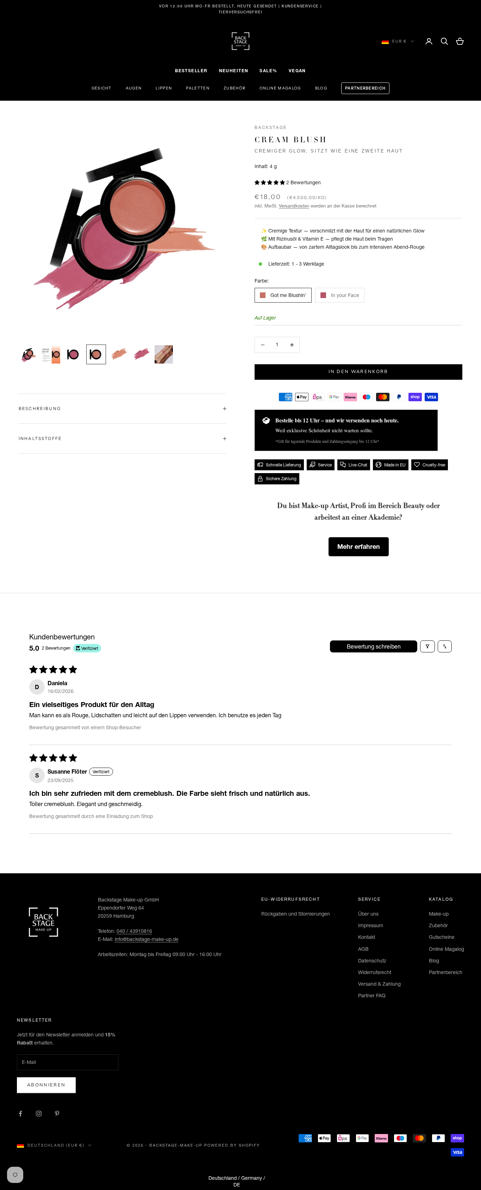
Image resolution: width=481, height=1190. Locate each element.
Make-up (439, 914)
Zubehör (234, 88)
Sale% (268, 70)
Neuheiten (234, 70)
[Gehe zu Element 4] (96, 354)
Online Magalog (280, 88)
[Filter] (427, 646)
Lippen (164, 88)
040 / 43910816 (134, 931)
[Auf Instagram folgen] (38, 1113)
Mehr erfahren (358, 547)
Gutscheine (442, 937)
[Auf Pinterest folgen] (57, 1113)
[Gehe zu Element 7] (164, 354)
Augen (134, 88)
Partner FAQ (372, 995)
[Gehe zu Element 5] (119, 354)
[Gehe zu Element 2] (51, 354)
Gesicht (102, 88)
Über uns (368, 914)
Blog (321, 88)
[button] (270, 182)
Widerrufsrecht (374, 972)
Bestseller (191, 70)
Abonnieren (46, 1085)
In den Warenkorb (358, 371)
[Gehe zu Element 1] (28, 355)
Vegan (297, 70)
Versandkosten (294, 206)
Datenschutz (372, 960)
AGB (363, 949)
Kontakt (366, 937)
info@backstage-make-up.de (147, 939)
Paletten (198, 88)
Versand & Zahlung (379, 984)
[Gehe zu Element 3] (73, 354)
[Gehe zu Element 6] (141, 354)
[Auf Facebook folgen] (20, 1113)
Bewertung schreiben (374, 646)
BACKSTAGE (271, 127)
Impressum (370, 925)
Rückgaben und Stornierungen (295, 914)
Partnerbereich (365, 88)
